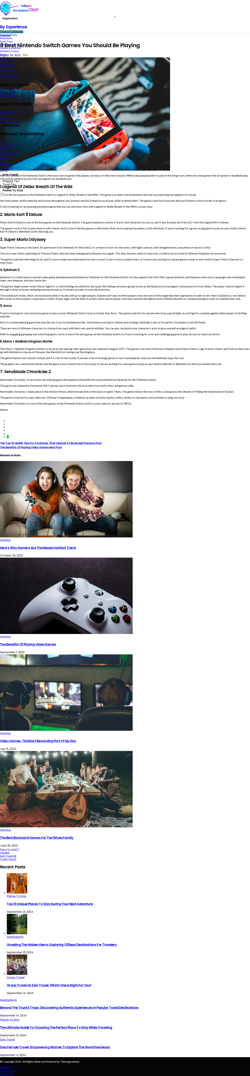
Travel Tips (9, 184)
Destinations (11, 125)
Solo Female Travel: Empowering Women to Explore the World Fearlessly (55, 1047)
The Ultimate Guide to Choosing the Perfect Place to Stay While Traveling (56, 1027)
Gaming (5, 540)
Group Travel (15, 977)
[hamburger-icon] (115, 16)
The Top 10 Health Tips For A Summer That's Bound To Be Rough (51, 443)
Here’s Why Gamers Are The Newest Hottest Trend (38, 548)
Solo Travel (10, 175)
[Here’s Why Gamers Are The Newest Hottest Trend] (66, 536)
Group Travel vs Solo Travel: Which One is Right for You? (49, 985)
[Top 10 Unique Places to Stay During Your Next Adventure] (17, 892)
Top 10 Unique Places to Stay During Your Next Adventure (50, 904)
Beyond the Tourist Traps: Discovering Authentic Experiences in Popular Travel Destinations (69, 1007)
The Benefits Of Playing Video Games (31, 447)
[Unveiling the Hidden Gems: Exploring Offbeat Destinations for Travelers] (17, 933)
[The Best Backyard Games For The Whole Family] (66, 826)
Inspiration (10, 18)
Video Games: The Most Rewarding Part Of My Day (38, 741)
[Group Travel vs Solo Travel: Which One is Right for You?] (17, 973)
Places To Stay (13, 190)
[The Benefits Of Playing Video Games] (66, 632)
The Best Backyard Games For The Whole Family (36, 837)
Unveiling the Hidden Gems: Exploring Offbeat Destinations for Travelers (62, 944)
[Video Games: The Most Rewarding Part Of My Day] (66, 729)
